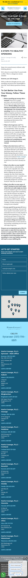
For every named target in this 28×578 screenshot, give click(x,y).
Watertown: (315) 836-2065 (9, 541)
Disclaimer (9, 559)
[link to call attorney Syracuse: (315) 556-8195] (2, 8)
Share (25, 57)
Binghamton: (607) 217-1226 (9, 397)
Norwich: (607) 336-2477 (8, 469)
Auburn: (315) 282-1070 (7, 377)
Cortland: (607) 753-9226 (8, 449)
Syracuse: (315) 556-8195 (8, 356)
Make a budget (21, 157)
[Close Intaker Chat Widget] (26, 558)
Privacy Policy (18, 559)
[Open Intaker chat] (10, 577)
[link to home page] (14, 8)
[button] (12, 305)
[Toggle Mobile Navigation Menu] (25, 8)
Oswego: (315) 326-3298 (8, 414)
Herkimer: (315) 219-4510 (8, 432)
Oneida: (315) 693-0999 (7, 486)
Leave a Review (6, 368)
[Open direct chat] (24, 558)
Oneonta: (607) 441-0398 (8, 506)
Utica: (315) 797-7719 (7, 523)
